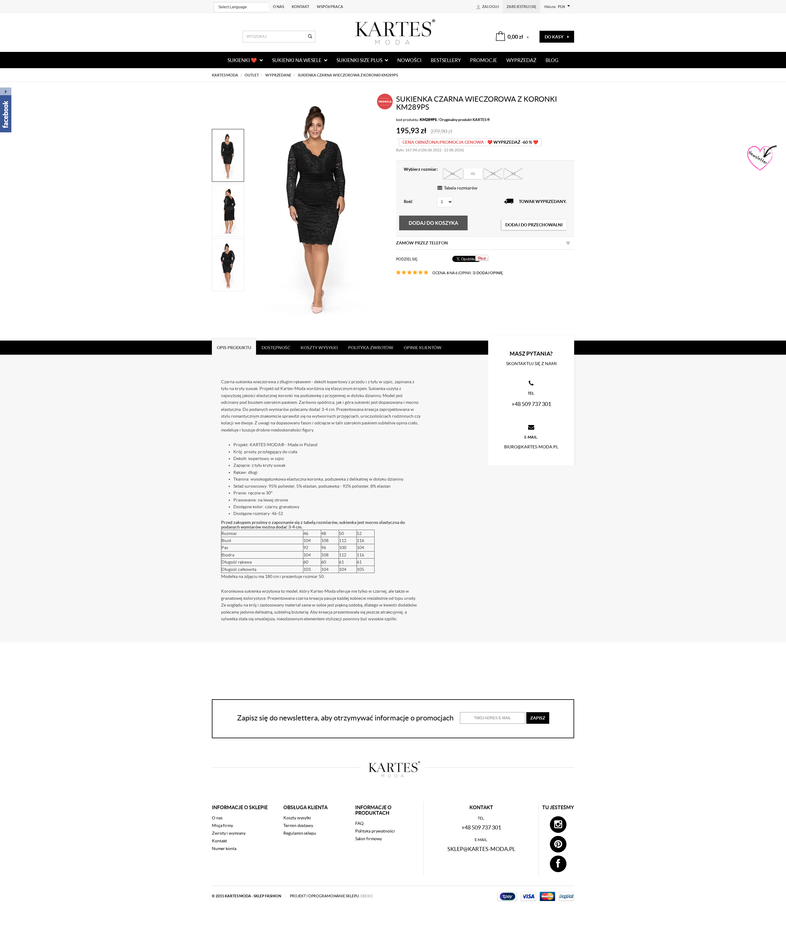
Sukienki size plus (360, 60)
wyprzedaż (521, 60)
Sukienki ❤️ (243, 60)
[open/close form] (761, 158)
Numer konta (224, 848)
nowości (409, 60)
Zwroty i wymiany (228, 833)
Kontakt (300, 7)
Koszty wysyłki (297, 817)
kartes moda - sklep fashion (253, 896)
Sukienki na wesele (297, 60)
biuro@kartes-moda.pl (531, 446)
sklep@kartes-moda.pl (481, 849)
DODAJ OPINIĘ (490, 273)
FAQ (359, 823)
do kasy (554, 36)
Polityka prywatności (375, 831)
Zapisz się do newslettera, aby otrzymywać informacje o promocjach (345, 718)
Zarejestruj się (521, 7)
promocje (483, 60)
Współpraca (330, 7)
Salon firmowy (368, 838)
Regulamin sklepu (299, 833)
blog (552, 60)
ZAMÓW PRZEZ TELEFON (422, 242)
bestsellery (446, 60)
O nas (278, 7)
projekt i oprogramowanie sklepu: (331, 896)
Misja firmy (222, 825)
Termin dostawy (298, 825)
